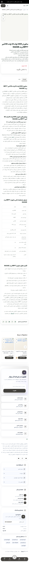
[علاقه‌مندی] (3, 15)
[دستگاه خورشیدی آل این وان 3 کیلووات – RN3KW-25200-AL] (8, 344)
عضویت (14, 391)
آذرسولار (12, 313)
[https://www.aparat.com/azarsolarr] (26, 458)
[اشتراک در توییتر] (9, 321)
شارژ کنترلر (8, 542)
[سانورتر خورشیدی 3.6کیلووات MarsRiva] (21, 344)
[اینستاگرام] (22, 458)
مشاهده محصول (22, 357)
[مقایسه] (3, 19)
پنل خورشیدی (23, 542)
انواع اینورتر (23, 545)
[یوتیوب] (18, 458)
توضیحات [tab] (24, 79)
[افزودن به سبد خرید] (17, 358)
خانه (27, 9)
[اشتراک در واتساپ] (6, 321)
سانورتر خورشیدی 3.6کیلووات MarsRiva (21, 352)
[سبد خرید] (7, 5)
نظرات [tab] (19, 79)
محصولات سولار (15, 542)
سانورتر (24, 9)
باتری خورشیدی (23, 539)
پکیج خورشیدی (7, 539)
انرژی (13, 137)
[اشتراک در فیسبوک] (12, 321)
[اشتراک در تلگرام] (15, 321)
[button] (3, 5)
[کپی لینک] (3, 321)
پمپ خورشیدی (15, 539)
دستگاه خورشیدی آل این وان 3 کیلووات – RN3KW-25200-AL (7, 352)
